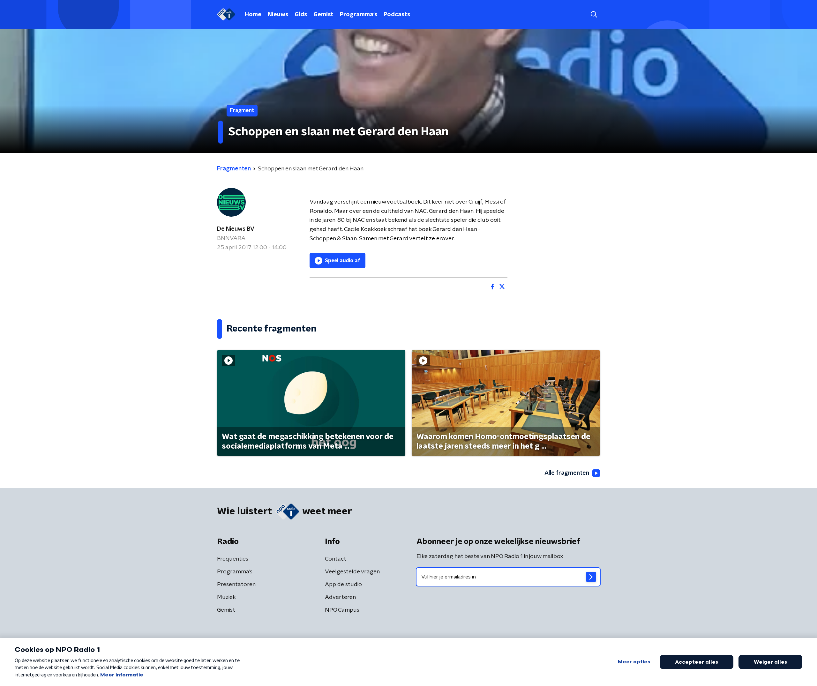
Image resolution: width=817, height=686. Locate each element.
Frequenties (232, 559)
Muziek (226, 597)
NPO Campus (342, 610)
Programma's (358, 15)
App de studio (343, 584)
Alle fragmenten (566, 473)
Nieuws (278, 15)
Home (253, 15)
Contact (335, 559)
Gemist (323, 15)
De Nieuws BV (235, 229)
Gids (301, 15)
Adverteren (340, 597)
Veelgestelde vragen (352, 572)
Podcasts (397, 15)
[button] (594, 14)
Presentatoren (236, 584)
